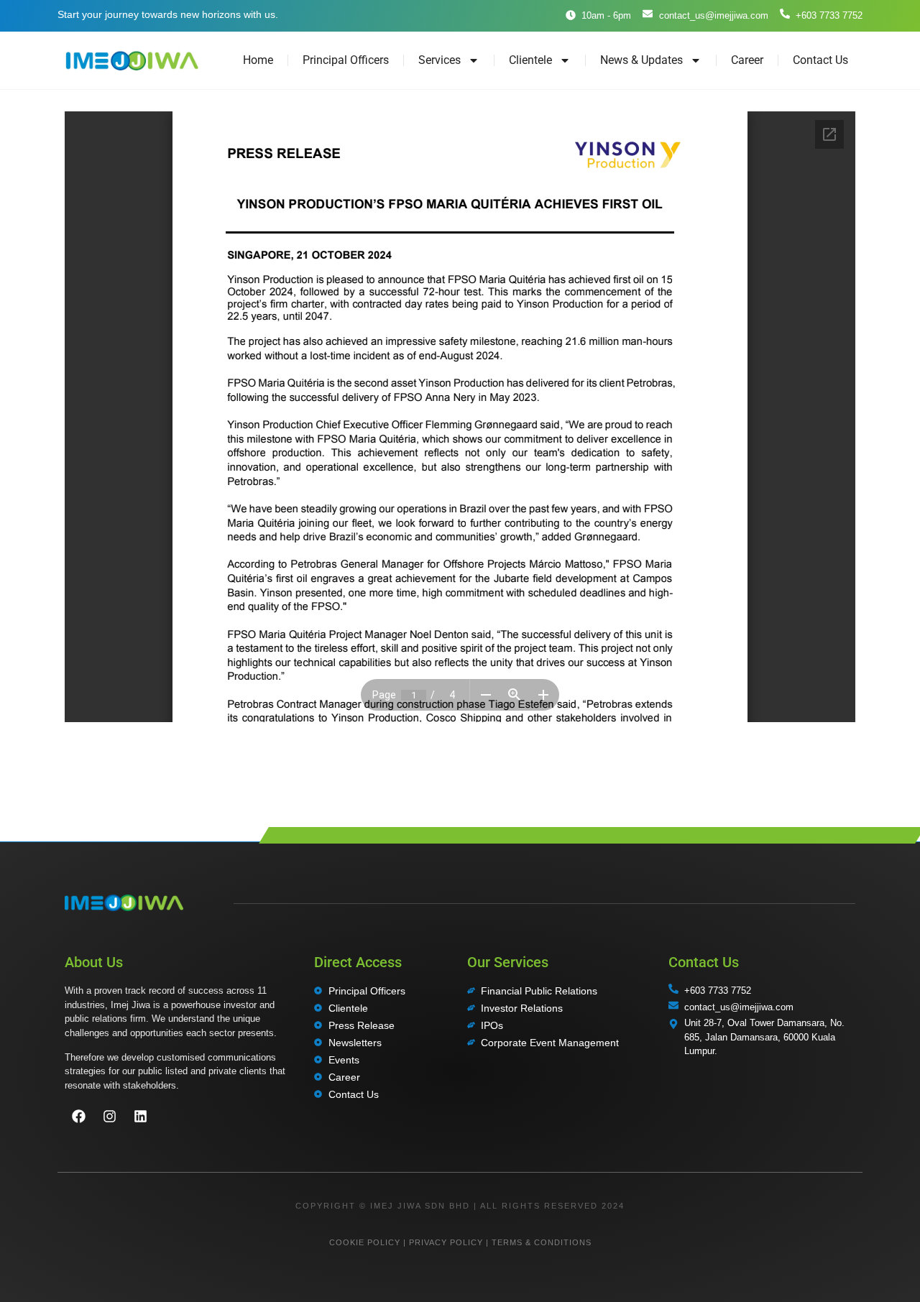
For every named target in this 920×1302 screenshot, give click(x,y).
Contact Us (820, 60)
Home (258, 60)
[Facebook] (78, 1116)
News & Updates (641, 60)
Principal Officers (346, 60)
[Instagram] (109, 1116)
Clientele (530, 60)
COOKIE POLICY (364, 1242)
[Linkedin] (140, 1116)
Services (439, 60)
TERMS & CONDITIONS (542, 1242)
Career (747, 60)
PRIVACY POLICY (446, 1242)
